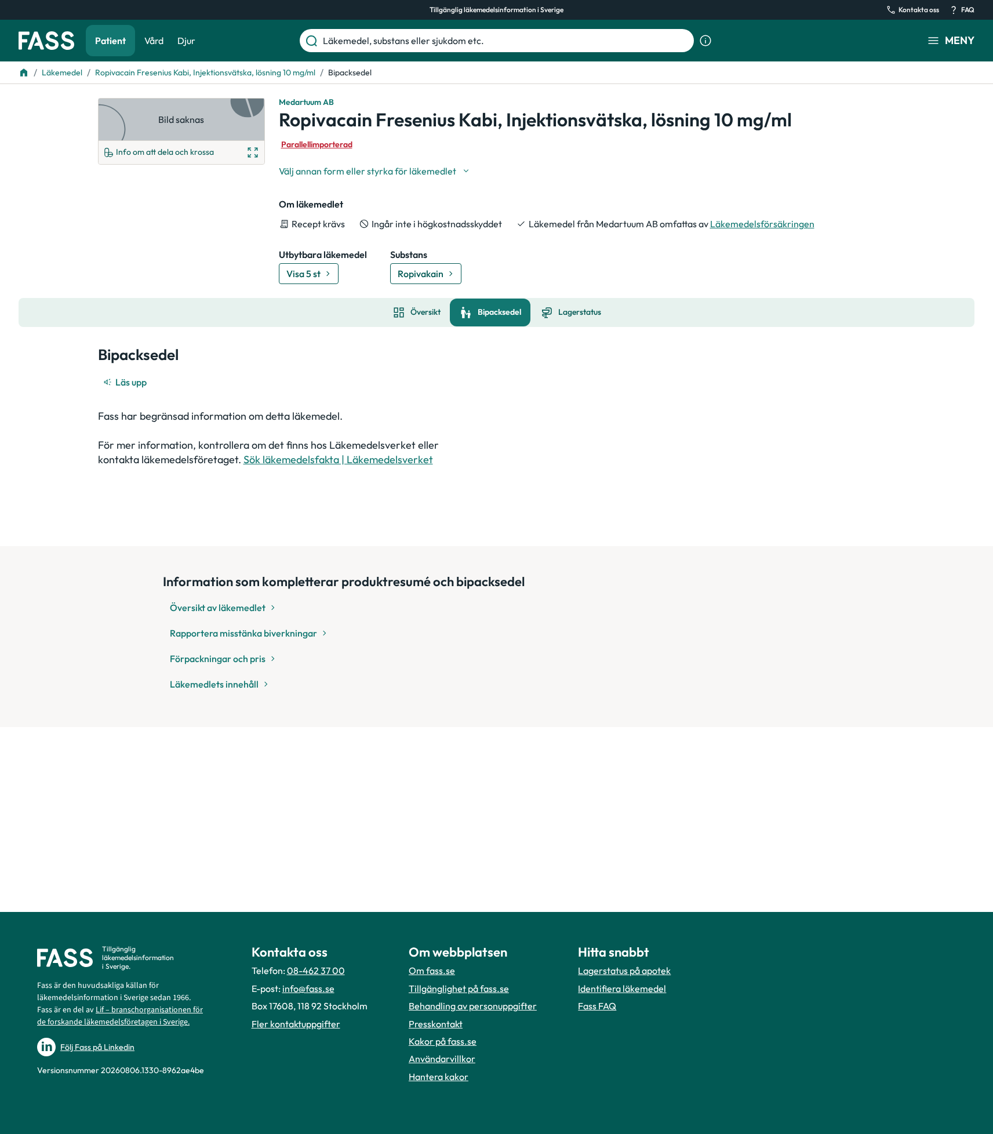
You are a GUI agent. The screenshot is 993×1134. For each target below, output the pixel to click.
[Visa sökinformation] (705, 40)
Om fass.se (432, 970)
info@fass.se (308, 988)
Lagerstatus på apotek (624, 970)
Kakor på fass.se (443, 1041)
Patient (110, 40)
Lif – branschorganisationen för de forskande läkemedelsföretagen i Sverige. (120, 1016)
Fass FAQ (597, 1006)
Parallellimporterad (316, 144)
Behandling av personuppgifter (473, 1006)
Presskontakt (436, 1024)
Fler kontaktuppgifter (296, 1024)
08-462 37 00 (316, 970)
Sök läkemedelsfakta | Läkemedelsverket (338, 459)
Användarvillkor (442, 1058)
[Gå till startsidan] (46, 40)
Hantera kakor (438, 1076)
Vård (153, 40)
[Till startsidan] (24, 72)
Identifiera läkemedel (622, 988)
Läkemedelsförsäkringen (762, 224)
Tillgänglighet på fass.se (459, 988)
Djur (186, 40)
